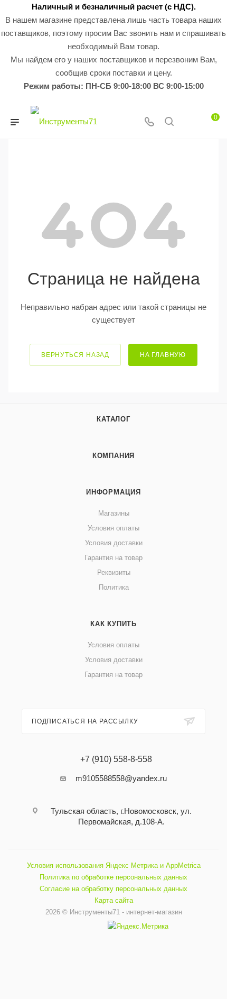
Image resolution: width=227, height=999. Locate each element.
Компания (113, 456)
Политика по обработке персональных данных (113, 877)
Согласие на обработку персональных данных (113, 889)
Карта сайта (113, 900)
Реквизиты (113, 572)
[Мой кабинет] (189, 122)
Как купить (113, 624)
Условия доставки (114, 543)
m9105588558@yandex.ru (121, 778)
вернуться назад (75, 355)
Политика (114, 587)
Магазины (113, 513)
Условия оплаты (113, 528)
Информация (113, 492)
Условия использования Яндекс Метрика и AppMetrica (114, 865)
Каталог (113, 419)
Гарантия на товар (113, 558)
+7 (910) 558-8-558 (116, 759)
